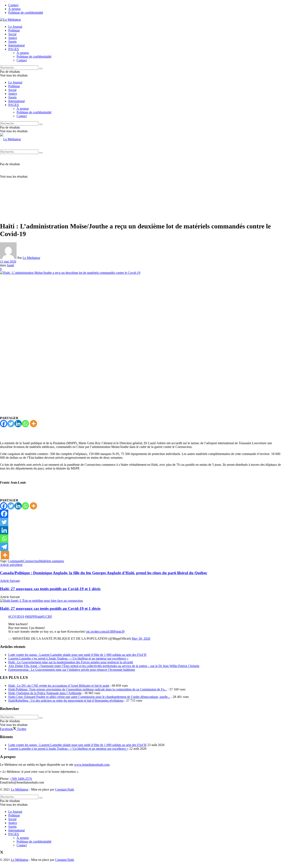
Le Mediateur (31, 258)
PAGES (13, 49)
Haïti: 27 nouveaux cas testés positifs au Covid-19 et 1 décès (50, 608)
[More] (33, 423)
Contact (13, 5)
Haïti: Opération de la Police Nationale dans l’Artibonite (45, 693)
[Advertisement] (141, 189)
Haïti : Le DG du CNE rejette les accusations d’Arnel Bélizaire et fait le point (58, 685)
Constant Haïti (64, 789)
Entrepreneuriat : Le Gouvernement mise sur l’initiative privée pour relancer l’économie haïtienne (71, 669)
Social (12, 34)
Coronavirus (31, 561)
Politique (14, 30)
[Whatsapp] (25, 423)
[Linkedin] (18, 423)
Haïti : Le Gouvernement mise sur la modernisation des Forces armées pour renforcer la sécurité (70, 662)
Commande (15, 561)
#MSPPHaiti (33, 616)
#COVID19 (16, 616)
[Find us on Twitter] (1, 852)
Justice (12, 38)
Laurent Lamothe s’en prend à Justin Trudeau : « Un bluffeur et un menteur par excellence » (68, 658)
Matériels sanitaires (51, 561)
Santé (10, 265)
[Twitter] (11, 423)
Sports (12, 41)
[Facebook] (3, 423)
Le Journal (15, 26)
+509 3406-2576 (21, 778)
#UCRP (46, 616)
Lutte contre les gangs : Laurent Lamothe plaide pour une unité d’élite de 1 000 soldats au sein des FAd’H (77, 654)
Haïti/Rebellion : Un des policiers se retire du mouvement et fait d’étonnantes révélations (65, 700)
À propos (14, 9)
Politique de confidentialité (25, 12)
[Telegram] (4, 547)
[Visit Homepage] (10, 19)
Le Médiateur (19, 789)
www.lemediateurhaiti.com (91, 764)
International (16, 45)
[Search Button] (40, 68)
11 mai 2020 (8, 261)
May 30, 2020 (141, 638)
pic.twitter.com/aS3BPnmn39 (105, 631)
